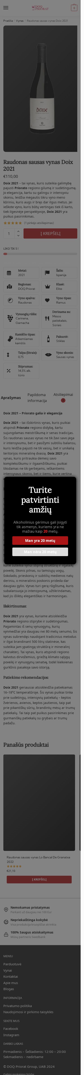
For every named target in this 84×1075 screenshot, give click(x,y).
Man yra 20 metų (40, 540)
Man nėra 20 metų (40, 551)
